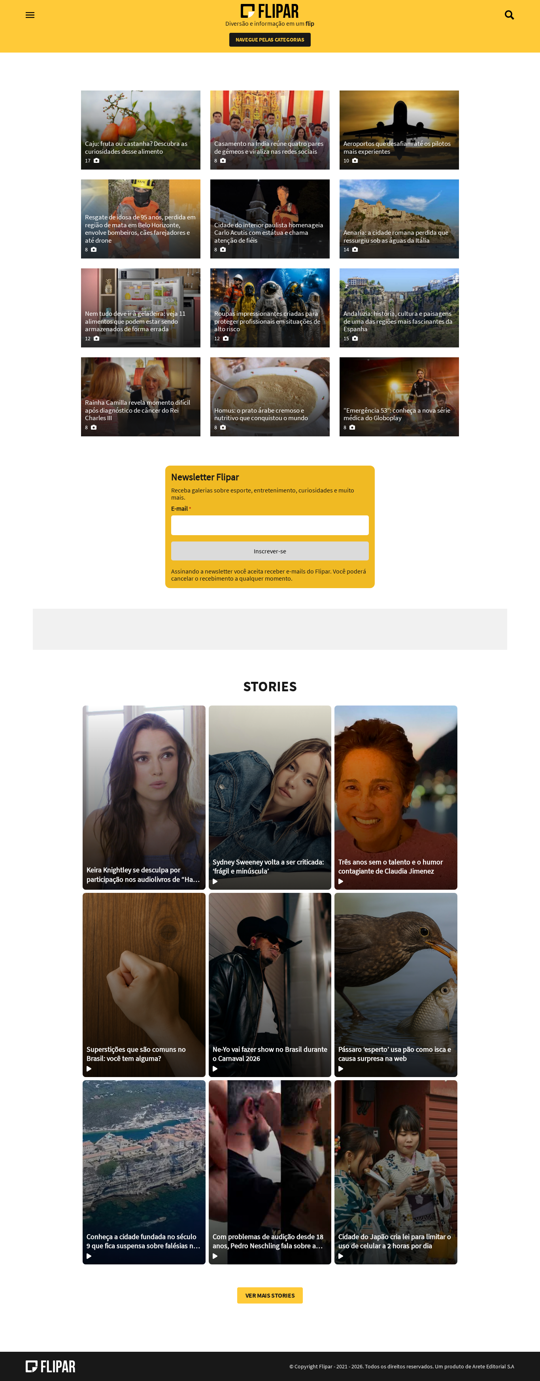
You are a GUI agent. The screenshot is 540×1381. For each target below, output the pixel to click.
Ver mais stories (270, 1295)
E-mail (181, 508)
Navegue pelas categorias (270, 39)
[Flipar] (50, 1366)
